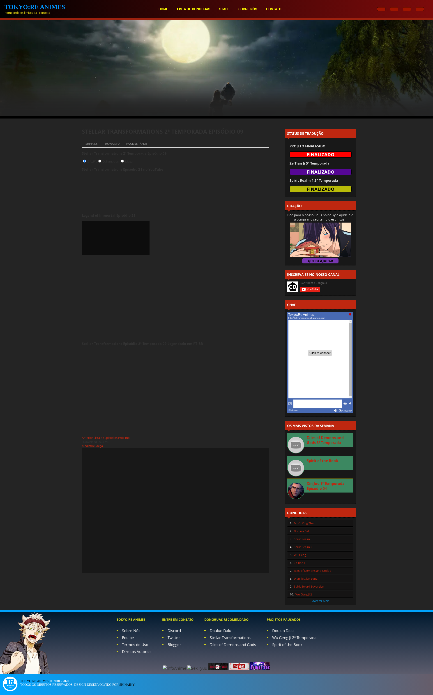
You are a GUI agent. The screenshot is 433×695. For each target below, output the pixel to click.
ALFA (93, 161)
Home (163, 9)
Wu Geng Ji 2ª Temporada (294, 637)
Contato (273, 9)
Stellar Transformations (230, 637)
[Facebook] (394, 9)
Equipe (128, 637)
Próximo (124, 438)
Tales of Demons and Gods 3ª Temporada (325, 440)
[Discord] (420, 9)
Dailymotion (111, 161)
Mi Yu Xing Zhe (303, 523)
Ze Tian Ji (299, 563)
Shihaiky (127, 684)
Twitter (174, 637)
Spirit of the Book (322, 460)
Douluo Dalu (302, 531)
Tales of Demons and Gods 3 (312, 571)
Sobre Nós (131, 630)
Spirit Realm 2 (303, 547)
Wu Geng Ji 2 (303, 594)
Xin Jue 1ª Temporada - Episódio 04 (327, 486)
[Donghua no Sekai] (239, 668)
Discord (174, 630)
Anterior (87, 438)
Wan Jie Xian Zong (306, 578)
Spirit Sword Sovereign (309, 586)
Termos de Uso (135, 644)
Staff (224, 9)
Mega (129, 161)
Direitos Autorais (136, 651)
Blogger (174, 644)
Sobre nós (247, 9)
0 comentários (136, 144)
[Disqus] (175, 509)
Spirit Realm (302, 539)
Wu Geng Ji (301, 555)
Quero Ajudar (320, 261)
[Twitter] (407, 9)
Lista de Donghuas (193, 9)
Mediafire (88, 446)
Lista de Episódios (105, 438)
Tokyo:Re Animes (34, 681)
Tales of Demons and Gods (233, 644)
